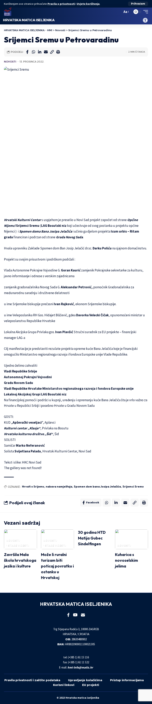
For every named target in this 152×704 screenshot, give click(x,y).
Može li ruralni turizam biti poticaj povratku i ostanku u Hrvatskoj (57, 566)
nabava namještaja (59, 486)
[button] (138, 4)
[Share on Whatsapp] (33, 52)
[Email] (45, 52)
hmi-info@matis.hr (80, 667)
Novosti (10, 61)
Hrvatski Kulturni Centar (22, 220)
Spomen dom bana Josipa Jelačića (97, 486)
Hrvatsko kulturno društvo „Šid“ (28, 434)
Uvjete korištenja (88, 4)
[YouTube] (75, 615)
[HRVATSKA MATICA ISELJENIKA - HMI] (7, 12)
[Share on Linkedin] (39, 52)
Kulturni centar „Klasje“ (22, 428)
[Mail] (83, 615)
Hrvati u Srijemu (33, 486)
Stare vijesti (18, 545)
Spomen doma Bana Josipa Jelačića (45, 231)
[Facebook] (68, 615)
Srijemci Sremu (133, 486)
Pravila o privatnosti (61, 4)
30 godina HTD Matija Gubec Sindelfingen (92, 538)
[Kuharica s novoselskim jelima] (131, 539)
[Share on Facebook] (27, 52)
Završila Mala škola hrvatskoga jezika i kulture (20, 560)
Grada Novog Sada (69, 237)
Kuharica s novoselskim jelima (126, 560)
